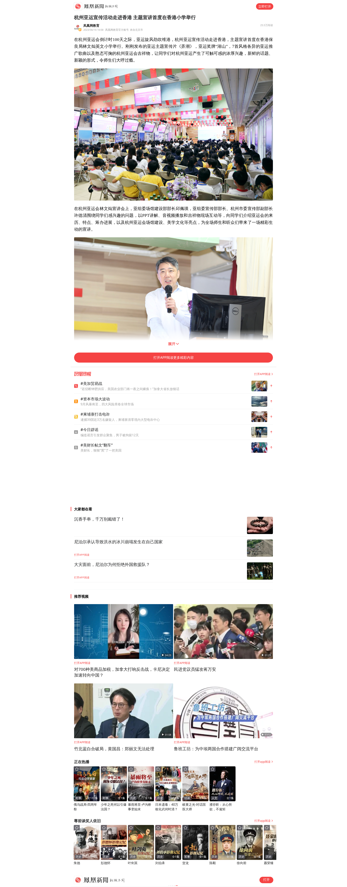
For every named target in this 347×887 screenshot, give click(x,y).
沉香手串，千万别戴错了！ (99, 519)
